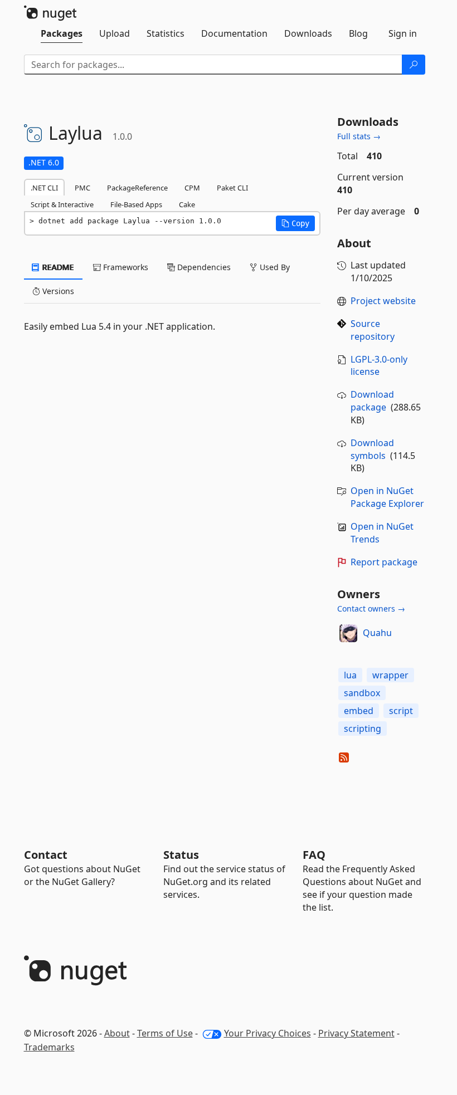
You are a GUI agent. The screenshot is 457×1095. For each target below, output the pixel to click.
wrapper (390, 675)
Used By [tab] (273, 267)
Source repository (373, 330)
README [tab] (57, 267)
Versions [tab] (57, 291)
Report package (384, 562)
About (117, 1033)
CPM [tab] (192, 188)
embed (358, 711)
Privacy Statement (356, 1033)
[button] (295, 223)
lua (350, 675)
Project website (383, 301)
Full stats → (359, 136)
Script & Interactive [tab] (62, 204)
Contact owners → (371, 608)
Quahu (377, 633)
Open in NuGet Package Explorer (387, 497)
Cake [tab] (187, 204)
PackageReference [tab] (137, 188)
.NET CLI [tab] (44, 188)
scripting (362, 728)
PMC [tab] (82, 188)
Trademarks (49, 1047)
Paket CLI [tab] (232, 188)
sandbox (362, 693)
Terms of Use (165, 1033)
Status (181, 854)
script (401, 711)
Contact (45, 854)
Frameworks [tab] (124, 267)
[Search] (413, 65)
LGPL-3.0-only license (379, 365)
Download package (372, 400)
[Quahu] (348, 633)
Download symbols (372, 449)
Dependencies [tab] (203, 267)
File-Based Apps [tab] (136, 204)
